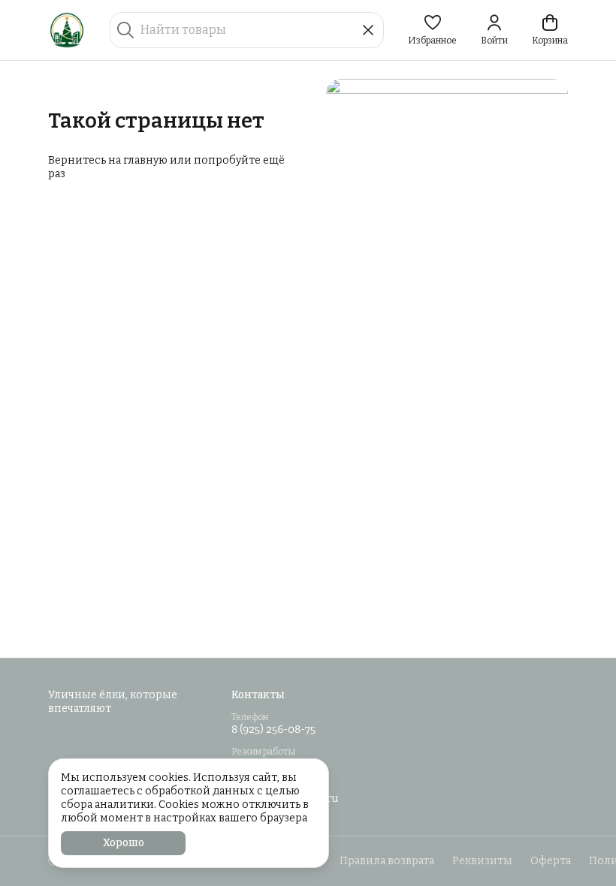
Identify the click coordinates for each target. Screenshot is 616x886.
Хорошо (123, 842)
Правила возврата (387, 860)
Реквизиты (482, 860)
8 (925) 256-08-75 (273, 729)
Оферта (550, 860)
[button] (432, 30)
